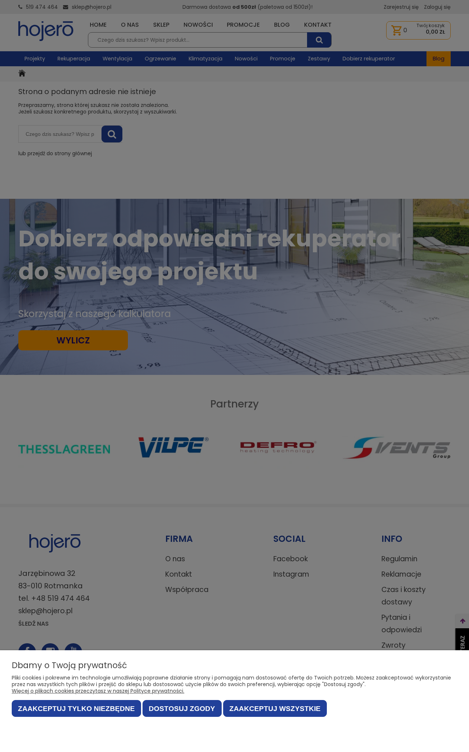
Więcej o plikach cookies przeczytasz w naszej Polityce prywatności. (98, 691)
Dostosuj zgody (182, 708)
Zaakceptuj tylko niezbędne (76, 708)
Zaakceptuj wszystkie (275, 708)
